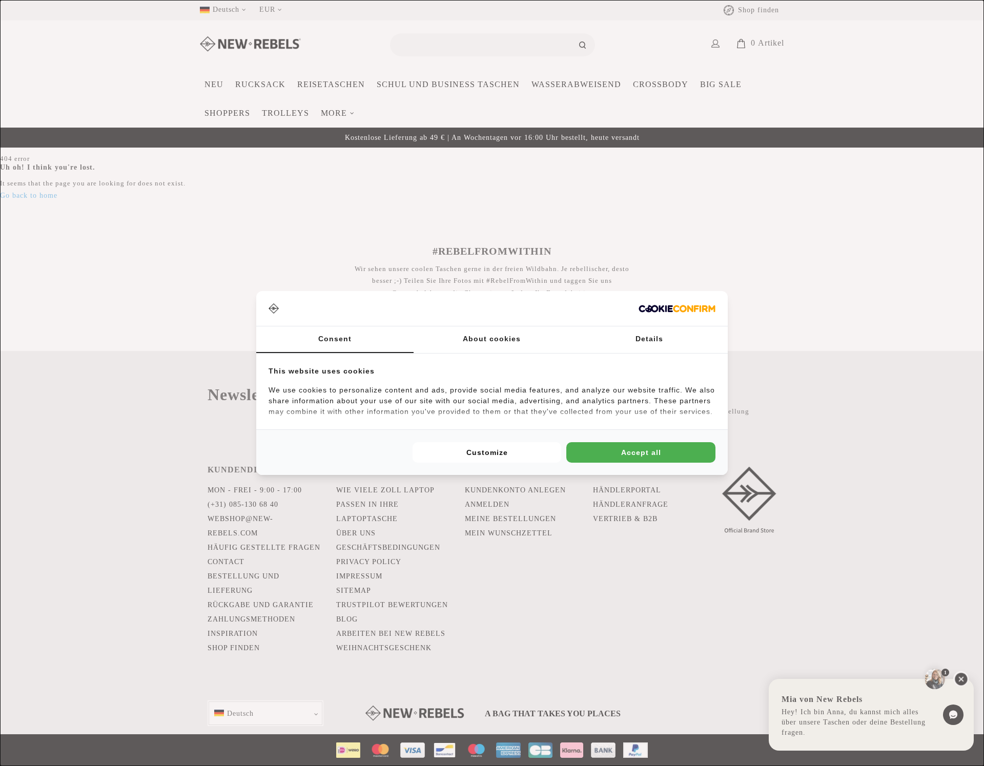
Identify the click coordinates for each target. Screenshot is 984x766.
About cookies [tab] (492, 339)
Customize (487, 452)
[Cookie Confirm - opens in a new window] (677, 309)
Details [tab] (649, 339)
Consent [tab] (335, 339)
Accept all (641, 452)
